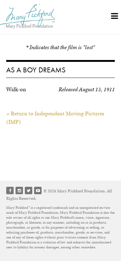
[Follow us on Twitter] (28, 190)
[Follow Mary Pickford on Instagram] (19, 190)
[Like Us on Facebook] (10, 190)
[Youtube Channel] (38, 190)
